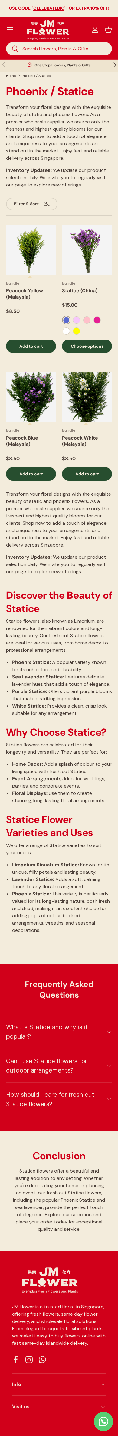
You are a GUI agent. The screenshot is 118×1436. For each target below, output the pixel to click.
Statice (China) (79, 290)
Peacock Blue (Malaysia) (22, 441)
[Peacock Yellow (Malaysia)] (31, 250)
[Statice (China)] (87, 250)
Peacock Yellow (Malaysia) (24, 293)
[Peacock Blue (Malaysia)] (31, 397)
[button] (108, 29)
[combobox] (59, 48)
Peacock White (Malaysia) (80, 441)
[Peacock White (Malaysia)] (87, 397)
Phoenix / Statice (36, 76)
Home (11, 76)
